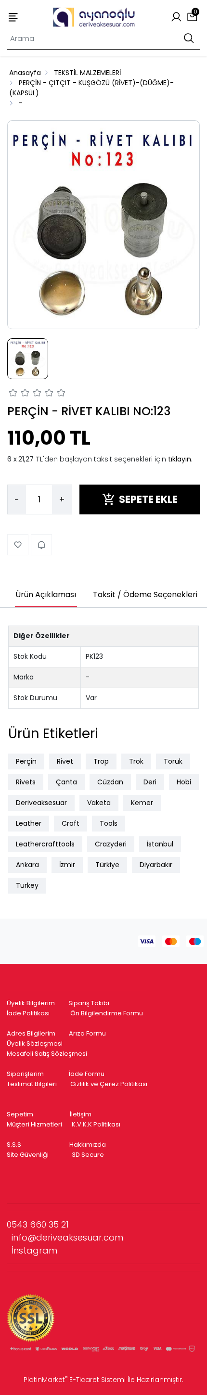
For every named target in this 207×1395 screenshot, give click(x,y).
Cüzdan (110, 782)
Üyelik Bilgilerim (31, 1003)
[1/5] (13, 394)
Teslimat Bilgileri (32, 1083)
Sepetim (20, 1114)
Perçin (26, 761)
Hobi (184, 782)
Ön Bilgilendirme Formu (106, 1013)
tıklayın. (180, 459)
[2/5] (19, 394)
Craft (70, 823)
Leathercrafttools (45, 844)
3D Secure (88, 1154)
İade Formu (86, 1073)
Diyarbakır (156, 865)
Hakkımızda (87, 1144)
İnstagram (34, 1250)
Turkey (27, 885)
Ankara (27, 865)
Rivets (26, 782)
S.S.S (14, 1144)
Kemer (142, 802)
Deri (149, 782)
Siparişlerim (25, 1073)
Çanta (66, 782)
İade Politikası (28, 1013)
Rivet (65, 761)
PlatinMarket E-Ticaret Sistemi (75, 1379)
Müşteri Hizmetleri (34, 1124)
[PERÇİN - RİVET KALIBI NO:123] (103, 225)
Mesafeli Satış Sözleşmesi (48, 1053)
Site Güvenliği (28, 1154)
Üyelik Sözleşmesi (35, 1043)
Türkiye (107, 865)
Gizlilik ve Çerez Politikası (108, 1083)
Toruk (173, 761)
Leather (28, 823)
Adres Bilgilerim (31, 1033)
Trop (101, 761)
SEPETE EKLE (148, 499)
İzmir (67, 865)
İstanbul (160, 844)
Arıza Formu (87, 1033)
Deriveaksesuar (41, 802)
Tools (108, 823)
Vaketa (99, 802)
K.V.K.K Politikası (96, 1124)
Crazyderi (111, 844)
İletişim (80, 1114)
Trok (136, 761)
